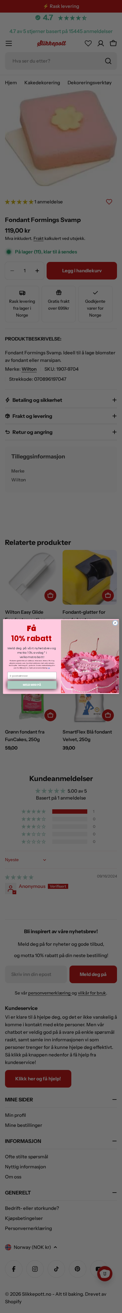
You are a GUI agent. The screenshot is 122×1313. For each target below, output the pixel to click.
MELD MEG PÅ (32, 685)
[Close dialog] (115, 623)
